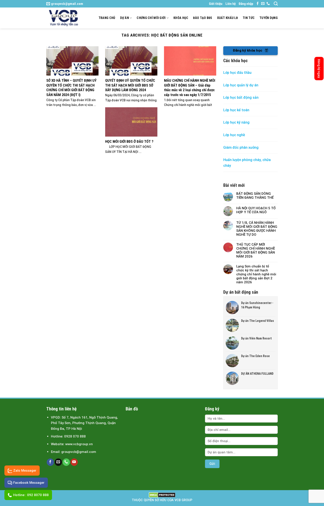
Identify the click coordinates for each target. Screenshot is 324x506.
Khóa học (180, 18)
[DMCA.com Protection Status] (162, 495)
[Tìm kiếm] (276, 3)
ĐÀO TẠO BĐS (202, 18)
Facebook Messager (29, 483)
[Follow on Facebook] (257, 4)
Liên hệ (230, 4)
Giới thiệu (215, 4)
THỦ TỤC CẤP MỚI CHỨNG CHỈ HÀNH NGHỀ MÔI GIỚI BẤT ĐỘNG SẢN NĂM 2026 (255, 250)
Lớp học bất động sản (241, 97)
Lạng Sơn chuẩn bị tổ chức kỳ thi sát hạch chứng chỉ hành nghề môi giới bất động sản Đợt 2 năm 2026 (256, 274)
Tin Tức (249, 18)
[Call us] (268, 4)
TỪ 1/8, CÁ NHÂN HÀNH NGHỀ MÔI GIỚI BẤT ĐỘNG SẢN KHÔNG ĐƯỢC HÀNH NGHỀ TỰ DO (256, 229)
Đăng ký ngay (319, 68)
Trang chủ (107, 18)
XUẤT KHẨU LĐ (227, 18)
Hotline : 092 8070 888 (31, 495)
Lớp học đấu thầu (237, 72)
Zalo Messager (24, 471)
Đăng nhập (246, 4)
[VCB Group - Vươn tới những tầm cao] (65, 17)
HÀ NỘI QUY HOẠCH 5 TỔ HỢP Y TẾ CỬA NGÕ (256, 210)
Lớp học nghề (234, 135)
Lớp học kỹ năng (236, 122)
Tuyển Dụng (268, 18)
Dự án (124, 18)
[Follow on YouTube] (74, 462)
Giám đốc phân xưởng (241, 147)
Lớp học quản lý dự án (240, 85)
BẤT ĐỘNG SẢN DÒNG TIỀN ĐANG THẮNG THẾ (255, 196)
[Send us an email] (262, 4)
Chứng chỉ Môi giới (151, 18)
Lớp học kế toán (236, 110)
